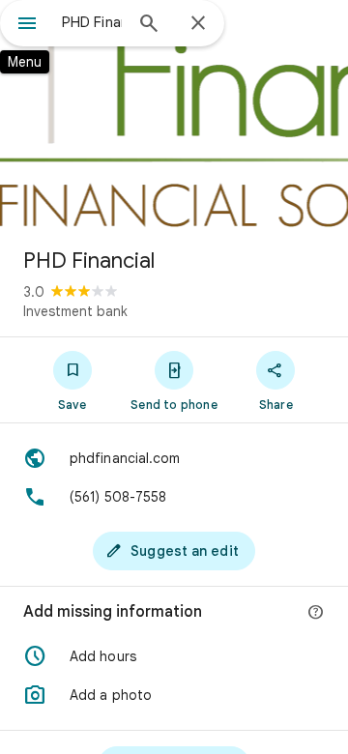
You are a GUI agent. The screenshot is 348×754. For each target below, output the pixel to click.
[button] (174, 656)
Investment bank (75, 311)
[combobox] (92, 22)
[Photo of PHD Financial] (174, 116)
